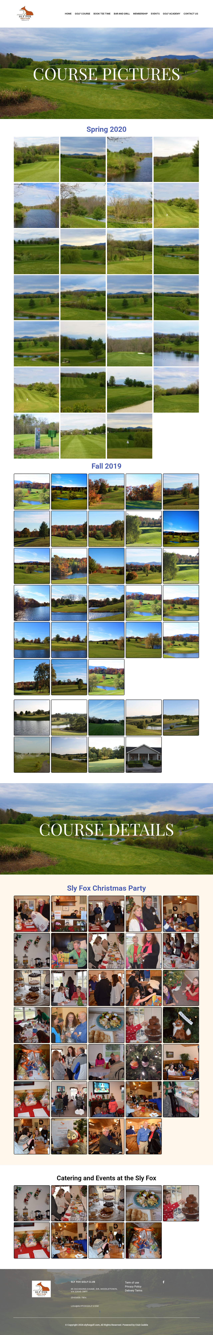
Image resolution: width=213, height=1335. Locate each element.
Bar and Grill (122, 13)
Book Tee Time (102, 13)
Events (155, 13)
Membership (140, 13)
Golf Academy (171, 13)
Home (68, 13)
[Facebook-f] (163, 1282)
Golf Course (82, 13)
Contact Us (191, 13)
